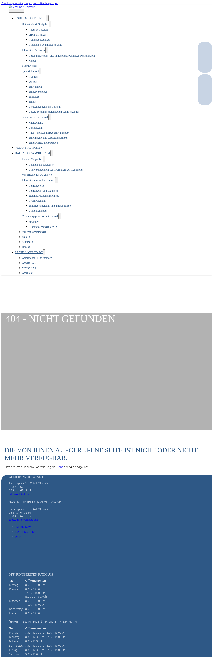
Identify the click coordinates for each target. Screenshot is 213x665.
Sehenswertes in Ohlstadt (35, 117)
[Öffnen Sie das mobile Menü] (16, 11)
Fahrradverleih (29, 65)
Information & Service (33, 50)
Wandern (33, 76)
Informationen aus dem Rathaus (38, 180)
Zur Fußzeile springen (45, 3)
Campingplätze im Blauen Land (45, 44)
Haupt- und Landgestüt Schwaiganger (49, 132)
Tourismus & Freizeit (30, 18)
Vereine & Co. (29, 267)
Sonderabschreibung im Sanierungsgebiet (50, 205)
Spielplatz (34, 96)
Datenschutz (25, 531)
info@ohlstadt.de (19, 494)
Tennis (32, 101)
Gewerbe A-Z (29, 262)
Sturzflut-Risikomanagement (44, 195)
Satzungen (27, 241)
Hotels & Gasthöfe (38, 29)
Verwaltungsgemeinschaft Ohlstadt (40, 216)
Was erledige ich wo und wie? (38, 174)
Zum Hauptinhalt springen (16, 3)
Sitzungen (34, 221)
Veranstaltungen (29, 147)
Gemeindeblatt (36, 185)
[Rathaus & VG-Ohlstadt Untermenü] (51, 153)
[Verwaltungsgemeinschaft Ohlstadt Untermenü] (59, 216)
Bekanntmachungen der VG (43, 226)
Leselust (33, 81)
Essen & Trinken (37, 34)
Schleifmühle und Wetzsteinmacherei (48, 137)
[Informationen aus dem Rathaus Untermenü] (56, 180)
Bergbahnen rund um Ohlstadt (44, 106)
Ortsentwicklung (37, 200)
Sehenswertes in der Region (43, 142)
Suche (59, 467)
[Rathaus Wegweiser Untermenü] (44, 159)
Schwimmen (35, 86)
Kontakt (33, 60)
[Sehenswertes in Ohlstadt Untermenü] (49, 117)
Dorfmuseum (35, 127)
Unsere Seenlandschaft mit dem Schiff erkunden (54, 111)
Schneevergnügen (38, 91)
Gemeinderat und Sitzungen (43, 190)
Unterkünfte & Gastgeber (35, 24)
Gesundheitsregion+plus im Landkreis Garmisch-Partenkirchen (62, 55)
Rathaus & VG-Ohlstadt (32, 153)
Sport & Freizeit (30, 71)
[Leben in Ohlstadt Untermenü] (44, 252)
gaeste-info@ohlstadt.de (23, 519)
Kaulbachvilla (36, 122)
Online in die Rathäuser (41, 164)
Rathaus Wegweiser (32, 159)
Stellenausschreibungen (34, 231)
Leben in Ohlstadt (29, 252)
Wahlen (26, 236)
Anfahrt (21, 536)
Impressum (23, 526)
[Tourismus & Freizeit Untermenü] (47, 18)
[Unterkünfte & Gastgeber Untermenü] (50, 24)
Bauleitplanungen (38, 210)
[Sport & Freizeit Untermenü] (40, 71)
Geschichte (28, 272)
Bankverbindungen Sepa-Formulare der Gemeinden (56, 169)
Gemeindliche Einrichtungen (37, 257)
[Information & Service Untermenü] (46, 50)
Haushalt (26, 246)
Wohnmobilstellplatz (39, 39)
